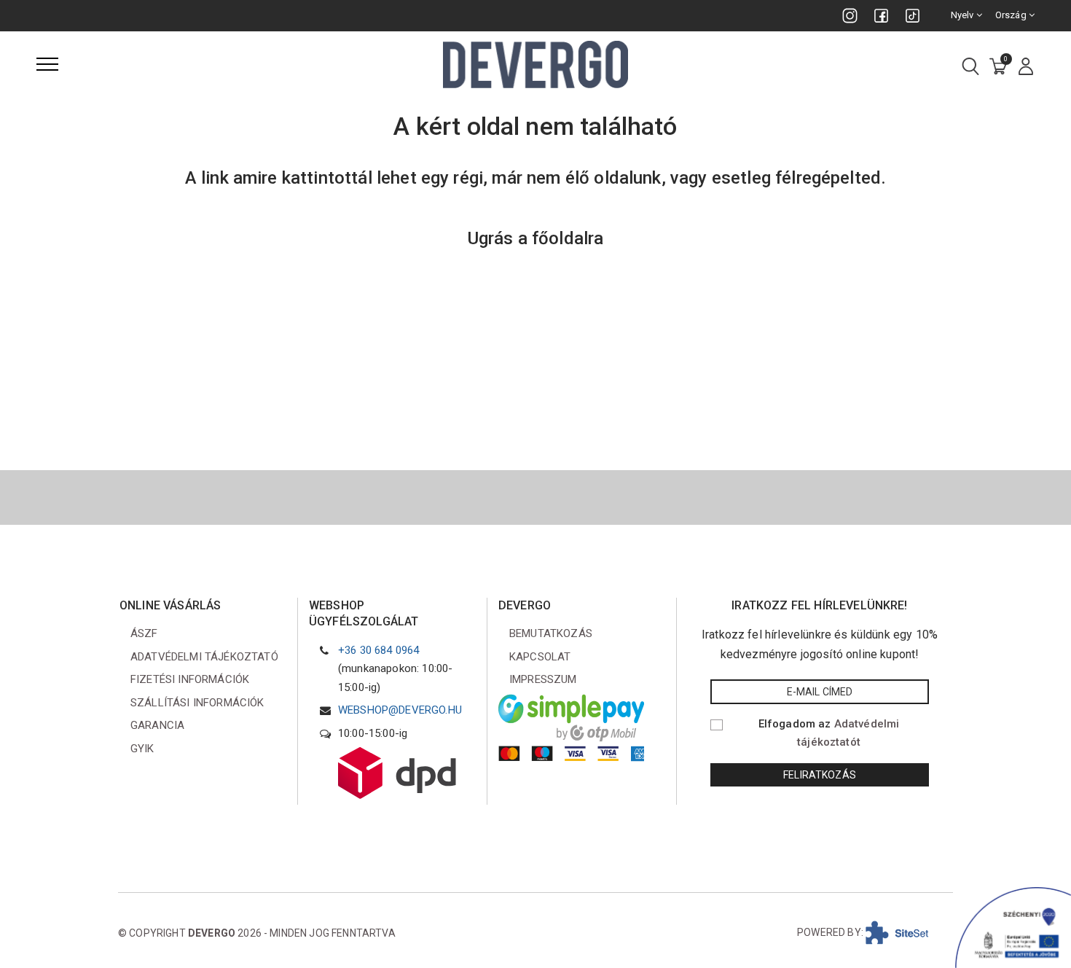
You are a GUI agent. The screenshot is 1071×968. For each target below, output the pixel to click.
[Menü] (47, 64)
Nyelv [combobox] (963, 14)
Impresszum (543, 679)
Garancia (157, 725)
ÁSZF (144, 633)
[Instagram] (850, 16)
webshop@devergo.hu (400, 710)
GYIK (142, 748)
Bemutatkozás (550, 633)
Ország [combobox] (1012, 14)
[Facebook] (881, 16)
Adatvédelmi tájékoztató (204, 656)
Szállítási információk (197, 702)
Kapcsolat (539, 656)
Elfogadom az (829, 733)
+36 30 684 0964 (378, 650)
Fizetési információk (189, 679)
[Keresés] (970, 67)
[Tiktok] (912, 16)
